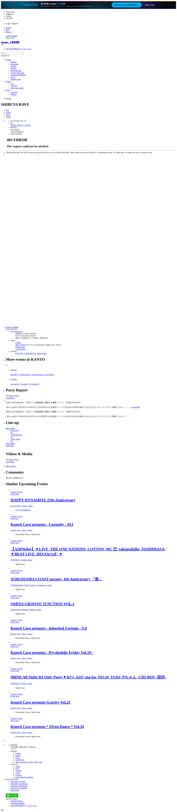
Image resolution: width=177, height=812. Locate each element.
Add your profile (17, 88)
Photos (8, 32)
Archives (14, 92)
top (2, 810)
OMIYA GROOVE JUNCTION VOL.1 (43, 604)
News (8, 90)
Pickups (14, 68)
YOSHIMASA (30, 353)
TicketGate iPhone (18, 803)
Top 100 (14, 86)
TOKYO (23, 345)
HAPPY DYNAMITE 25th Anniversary (43, 500)
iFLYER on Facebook (19, 784)
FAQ (17, 769)
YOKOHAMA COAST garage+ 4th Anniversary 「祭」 (57, 579)
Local (13, 77)
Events (8, 28)
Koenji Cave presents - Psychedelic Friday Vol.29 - (52, 652)
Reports (13, 94)
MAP (17, 345)
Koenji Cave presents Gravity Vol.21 (40, 702)
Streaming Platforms (18, 75)
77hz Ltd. (31, 747)
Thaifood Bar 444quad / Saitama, (26, 610)
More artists (10, 428)
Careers (18, 775)
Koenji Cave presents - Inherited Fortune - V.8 (49, 628)
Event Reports (16, 71)
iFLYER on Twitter (18, 782)
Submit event (16, 79)
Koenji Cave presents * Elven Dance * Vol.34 (47, 726)
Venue (8, 117)
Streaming (14, 64)
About (17, 766)
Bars (7, 30)
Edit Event (18, 331)
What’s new (149, 5)
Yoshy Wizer (41, 353)
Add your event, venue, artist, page (28, 762)
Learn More (135, 407)
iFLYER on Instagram (19, 786)
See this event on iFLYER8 (126, 5)
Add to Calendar (12, 327)
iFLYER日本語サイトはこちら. (19, 49)
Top (7, 110)
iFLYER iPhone (17, 801)
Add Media (10, 462)
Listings (14, 62)
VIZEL (18, 343)
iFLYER (14, 745)
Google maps (20, 349)
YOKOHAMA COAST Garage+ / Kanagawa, (31, 585)
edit (15, 36)
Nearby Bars (20, 347)
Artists (8, 81)
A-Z (12, 84)
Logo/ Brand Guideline (24, 777)
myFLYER (10, 36)
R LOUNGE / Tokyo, (22, 506)
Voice (8, 115)
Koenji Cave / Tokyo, (21, 530)
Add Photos (10, 398)
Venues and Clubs (17, 73)
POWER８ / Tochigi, (21, 560)
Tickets (13, 66)
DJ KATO (19, 353)
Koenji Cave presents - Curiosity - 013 (42, 524)
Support (18, 771)
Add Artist (10, 446)
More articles (11, 466)
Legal (17, 773)
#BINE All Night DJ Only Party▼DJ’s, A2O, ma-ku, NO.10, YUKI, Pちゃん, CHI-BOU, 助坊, (88, 677)
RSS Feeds (15, 790)
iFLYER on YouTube (19, 788)
